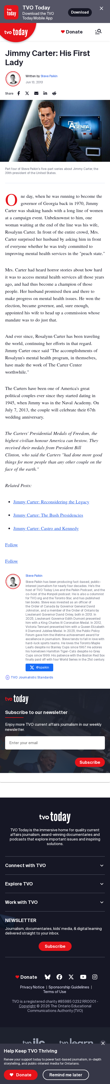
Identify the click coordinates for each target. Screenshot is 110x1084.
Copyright (27, 1006)
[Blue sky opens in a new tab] (47, 977)
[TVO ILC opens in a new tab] (33, 1043)
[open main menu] (98, 32)
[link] (18, 93)
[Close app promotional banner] (101, 8)
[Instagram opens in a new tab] (94, 977)
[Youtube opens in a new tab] (83, 977)
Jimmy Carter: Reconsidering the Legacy (51, 502)
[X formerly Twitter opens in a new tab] (71, 977)
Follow (11, 544)
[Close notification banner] (103, 1043)
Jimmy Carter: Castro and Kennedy (46, 528)
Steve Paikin (49, 76)
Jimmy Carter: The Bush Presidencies (48, 515)
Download (80, 12)
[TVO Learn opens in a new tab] (76, 1043)
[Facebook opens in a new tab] (59, 977)
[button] (55, 818)
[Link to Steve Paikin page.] (13, 79)
